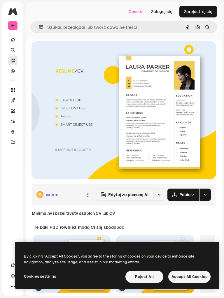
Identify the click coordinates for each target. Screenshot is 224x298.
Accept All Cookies (189, 276)
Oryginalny (72, 52)
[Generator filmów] (13, 121)
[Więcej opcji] (88, 195)
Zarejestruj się (198, 11)
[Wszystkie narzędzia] (13, 90)
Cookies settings (40, 276)
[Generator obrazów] (13, 111)
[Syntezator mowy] (13, 131)
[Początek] (13, 39)
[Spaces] (13, 100)
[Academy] (13, 276)
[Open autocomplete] (39, 27)
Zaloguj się (161, 11)
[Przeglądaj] (13, 71)
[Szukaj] (13, 50)
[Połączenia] (13, 265)
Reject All (144, 276)
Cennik (135, 11)
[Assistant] (13, 142)
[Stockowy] (13, 60)
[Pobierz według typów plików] (205, 195)
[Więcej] (13, 286)
